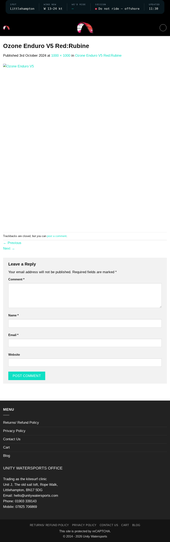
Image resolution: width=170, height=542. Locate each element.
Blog (6, 456)
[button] (85, 16)
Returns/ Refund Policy (21, 423)
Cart (6, 447)
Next (9, 248)
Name (13, 315)
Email (13, 335)
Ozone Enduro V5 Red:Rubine (98, 55)
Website (14, 354)
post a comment (57, 236)
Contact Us (12, 439)
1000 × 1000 (60, 55)
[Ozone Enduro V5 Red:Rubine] (85, 145)
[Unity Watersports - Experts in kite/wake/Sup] (85, 27)
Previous (12, 243)
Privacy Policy (14, 431)
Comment (16, 279)
